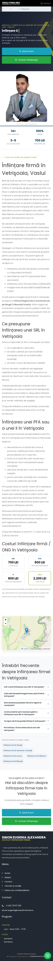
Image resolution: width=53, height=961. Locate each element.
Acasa (7, 873)
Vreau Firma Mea (11, 3)
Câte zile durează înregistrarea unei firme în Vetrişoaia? (24, 694)
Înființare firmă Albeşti (13, 745)
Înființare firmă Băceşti (13, 761)
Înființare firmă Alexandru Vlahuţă (18, 750)
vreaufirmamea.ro (29, 954)
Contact (8, 881)
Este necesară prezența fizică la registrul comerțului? (22, 703)
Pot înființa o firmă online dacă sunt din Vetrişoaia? (22, 728)
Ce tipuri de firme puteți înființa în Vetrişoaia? (25, 721)
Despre (8, 877)
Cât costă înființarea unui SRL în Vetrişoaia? (24, 687)
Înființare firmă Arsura (13, 756)
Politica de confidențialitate (17, 890)
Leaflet (25, 649)
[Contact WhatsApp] (47, 955)
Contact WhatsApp (27, 59)
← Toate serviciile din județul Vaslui (19, 157)
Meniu (47, 3)
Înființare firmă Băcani (36, 756)
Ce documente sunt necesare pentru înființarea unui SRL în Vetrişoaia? (20, 713)
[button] (26, 630)
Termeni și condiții (13, 886)
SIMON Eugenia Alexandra (24, 838)
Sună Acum (28, 51)
